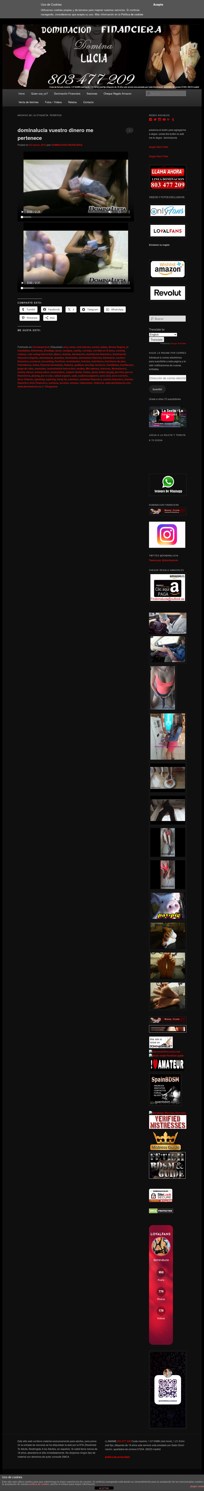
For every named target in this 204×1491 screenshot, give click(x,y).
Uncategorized (40, 347)
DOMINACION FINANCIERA (66, 145)
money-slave (42, 372)
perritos (119, 372)
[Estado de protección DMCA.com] (161, 1212)
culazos (22, 354)
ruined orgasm (62, 375)
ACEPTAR (104, 1488)
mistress (105, 368)
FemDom (60, 361)
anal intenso (84, 347)
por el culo (47, 375)
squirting (51, 379)
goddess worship (84, 365)
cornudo (87, 350)
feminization (73, 361)
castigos (67, 350)
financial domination (51, 365)
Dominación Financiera (67, 93)
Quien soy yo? (39, 93)
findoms (68, 365)
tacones (64, 383)
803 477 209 (124, 1441)
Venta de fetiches (29, 102)
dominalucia (46, 357)
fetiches (85, 361)
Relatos (72, 102)
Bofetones (37, 350)
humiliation (113, 365)
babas (104, 347)
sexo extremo (120, 375)
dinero (57, 354)
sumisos (53, 383)
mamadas (40, 368)
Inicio (22, 93)
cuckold (120, 350)
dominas (59, 357)
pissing (35, 375)
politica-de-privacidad (117, 1457)
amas (72, 347)
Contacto (88, 102)
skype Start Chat (158, 147)
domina (66, 354)
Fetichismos (24, 365)
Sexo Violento (25, 379)
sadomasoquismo (88, 375)
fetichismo (98, 361)
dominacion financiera (98, 354)
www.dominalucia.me (29, 386)
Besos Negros (117, 347)
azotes (95, 347)
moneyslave (58, 372)
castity (77, 350)
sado (74, 375)
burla (58, 350)
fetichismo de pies (115, 361)
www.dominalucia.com (117, 383)
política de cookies (39, 1484)
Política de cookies (132, 14)
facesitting (48, 361)
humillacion (126, 365)
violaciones (85, 383)
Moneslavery (119, 368)
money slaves (25, 372)
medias (80, 368)
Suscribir (157, 389)
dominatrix (109, 357)
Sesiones (92, 93)
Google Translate (178, 343)
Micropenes (92, 368)
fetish (36, 365)
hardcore (100, 365)
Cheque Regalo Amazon (117, 93)
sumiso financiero (113, 379)
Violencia (99, 383)
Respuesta (50, 386)
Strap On (62, 379)
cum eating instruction (40, 354)
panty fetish (98, 372)
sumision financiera (91, 379)
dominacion (78, 354)
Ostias (86, 372)
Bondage (49, 350)
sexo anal (105, 375)
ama (65, 347)
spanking (39, 379)
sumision (73, 379)
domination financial (90, 357)
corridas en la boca (104, 350)
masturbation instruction (61, 368)
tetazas (74, 383)
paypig (110, 372)
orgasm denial (74, 372)
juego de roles (25, 368)
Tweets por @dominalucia (163, 560)
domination (71, 357)
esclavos (35, 361)
